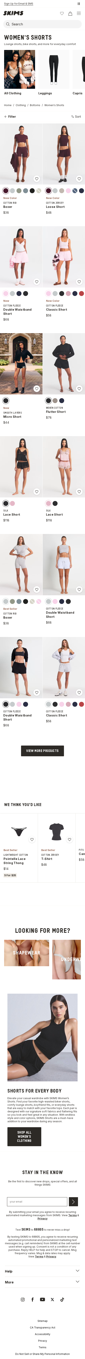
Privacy (42, 1340)
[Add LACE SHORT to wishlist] (36, 491)
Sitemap (43, 1320)
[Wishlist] (61, 13)
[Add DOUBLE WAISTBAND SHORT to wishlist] (36, 281)
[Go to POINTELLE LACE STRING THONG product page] (19, 832)
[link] (26, 953)
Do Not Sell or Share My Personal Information (42, 1353)
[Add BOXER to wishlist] (36, 178)
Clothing (21, 105)
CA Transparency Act (42, 1327)
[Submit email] (73, 1201)
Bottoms (35, 105)
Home (8, 105)
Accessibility (42, 1334)
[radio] (5, 190)
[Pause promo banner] (79, 3)
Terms (42, 1347)
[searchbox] (46, 24)
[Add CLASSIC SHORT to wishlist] (79, 281)
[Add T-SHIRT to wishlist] (69, 839)
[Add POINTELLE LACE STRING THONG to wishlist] (32, 839)
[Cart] (70, 13)
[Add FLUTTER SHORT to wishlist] (79, 388)
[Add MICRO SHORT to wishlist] (36, 388)
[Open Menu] (79, 13)
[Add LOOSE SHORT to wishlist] (79, 178)
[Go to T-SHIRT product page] (56, 832)
